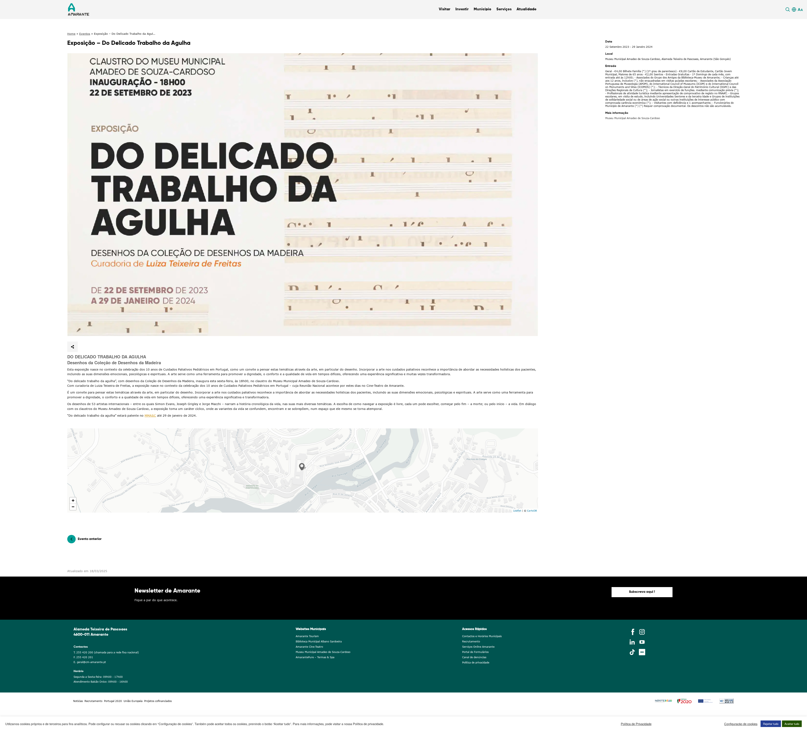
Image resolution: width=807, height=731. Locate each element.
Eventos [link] (84, 33)
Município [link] (482, 9)
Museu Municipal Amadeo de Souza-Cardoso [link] (632, 118)
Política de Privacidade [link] (636, 724)
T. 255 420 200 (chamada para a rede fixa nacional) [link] (106, 652)
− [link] (73, 506)
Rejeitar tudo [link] (770, 724)
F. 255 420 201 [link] (83, 657)
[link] (788, 9)
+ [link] (73, 500)
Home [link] (71, 33)
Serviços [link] (504, 9)
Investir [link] (462, 9)
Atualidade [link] (526, 9)
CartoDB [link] (532, 510)
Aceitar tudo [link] (792, 724)
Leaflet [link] (517, 510)
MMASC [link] (150, 415)
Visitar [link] (444, 9)
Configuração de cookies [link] (740, 724)
